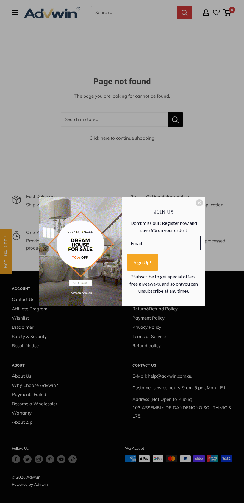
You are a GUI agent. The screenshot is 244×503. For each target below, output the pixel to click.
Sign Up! (142, 262)
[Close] (199, 202)
